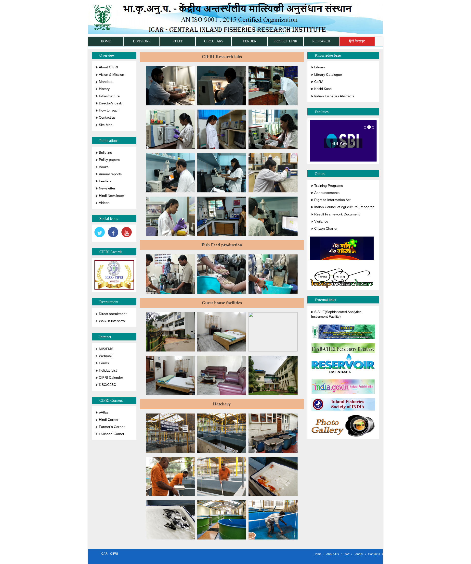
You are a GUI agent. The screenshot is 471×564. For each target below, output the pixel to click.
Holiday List (108, 370)
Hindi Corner (108, 420)
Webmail (105, 356)
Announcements (327, 193)
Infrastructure (109, 96)
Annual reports (110, 174)
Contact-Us (375, 554)
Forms (104, 363)
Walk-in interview (112, 321)
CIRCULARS (213, 41)
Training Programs (328, 186)
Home (318, 554)
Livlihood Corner (111, 434)
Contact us (107, 117)
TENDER (249, 41)
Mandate (106, 82)
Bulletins (105, 152)
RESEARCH (321, 41)
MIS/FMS (106, 349)
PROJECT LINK (285, 41)
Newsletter (107, 188)
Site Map (106, 125)
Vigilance (321, 221)
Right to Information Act (332, 200)
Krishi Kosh (323, 89)
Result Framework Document (337, 214)
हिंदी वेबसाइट (357, 41)
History (104, 89)
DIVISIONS (141, 41)
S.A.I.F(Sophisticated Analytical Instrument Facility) (336, 314)
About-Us (332, 554)
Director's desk (110, 103)
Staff (346, 554)
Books (103, 167)
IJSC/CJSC (107, 385)
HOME (106, 41)
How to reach (109, 110)
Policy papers (109, 160)
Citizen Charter (326, 228)
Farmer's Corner (112, 427)
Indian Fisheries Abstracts (334, 96)
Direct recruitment (113, 314)
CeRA (318, 82)
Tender (358, 554)
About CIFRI (108, 67)
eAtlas (103, 412)
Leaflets (105, 181)
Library (319, 67)
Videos (104, 203)
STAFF (177, 41)
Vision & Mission (111, 74)
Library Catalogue (328, 74)
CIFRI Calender (111, 377)
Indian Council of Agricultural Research (344, 207)
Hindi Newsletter (111, 196)
